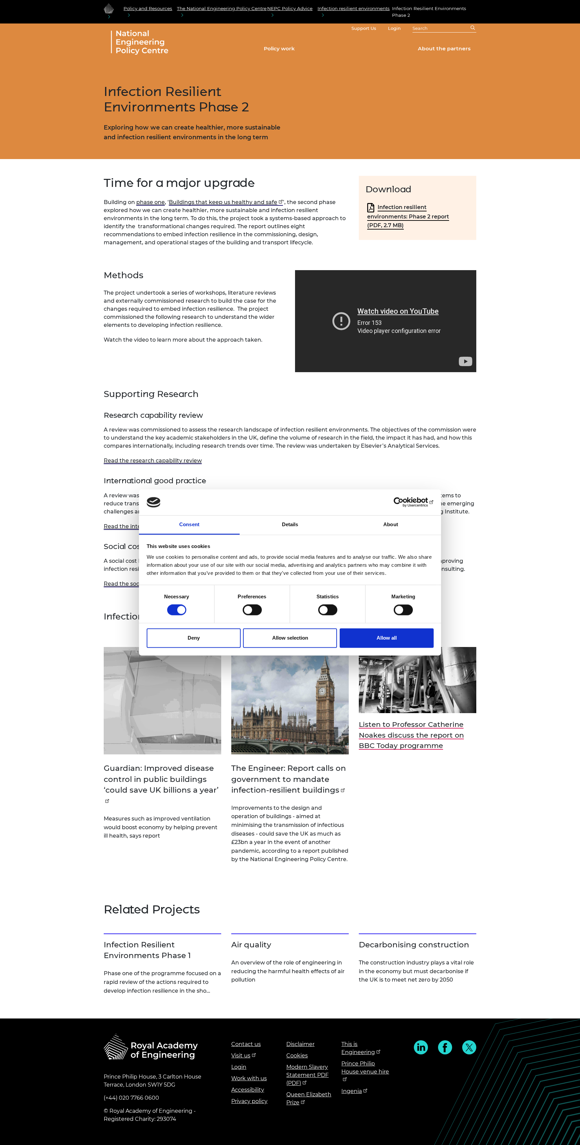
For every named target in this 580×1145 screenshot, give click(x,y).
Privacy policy (249, 1101)
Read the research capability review (153, 460)
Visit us (240, 1055)
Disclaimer (300, 1044)
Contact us (246, 1044)
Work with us (249, 1078)
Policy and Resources (148, 8)
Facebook (445, 1047)
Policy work (279, 48)
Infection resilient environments (354, 8)
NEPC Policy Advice (289, 8)
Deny (194, 638)
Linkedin (421, 1047)
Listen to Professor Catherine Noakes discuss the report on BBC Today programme (411, 735)
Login (394, 28)
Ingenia (351, 1091)
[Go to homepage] (109, 8)
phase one (150, 202)
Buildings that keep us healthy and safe (223, 202)
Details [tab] (290, 524)
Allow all (387, 638)
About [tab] (390, 524)
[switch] (252, 610)
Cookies (297, 1055)
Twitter (469, 1047)
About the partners (444, 48)
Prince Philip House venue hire (365, 1067)
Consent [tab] (189, 524)
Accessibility (247, 1090)
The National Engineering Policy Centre (222, 8)
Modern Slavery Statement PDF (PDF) (307, 1075)
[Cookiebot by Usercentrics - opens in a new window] (404, 502)
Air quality (251, 944)
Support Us (363, 28)
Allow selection (290, 638)
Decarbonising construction (414, 944)
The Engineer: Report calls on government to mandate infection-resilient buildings (288, 778)
